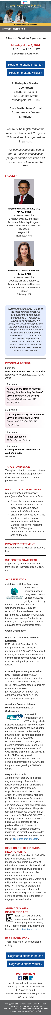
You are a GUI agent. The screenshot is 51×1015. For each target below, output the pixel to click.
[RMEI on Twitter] (25, 978)
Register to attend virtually (25, 72)
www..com (16, 993)
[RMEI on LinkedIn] (31, 978)
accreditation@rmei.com (25, 839)
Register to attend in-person (25, 64)
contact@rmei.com (28, 929)
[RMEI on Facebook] (20, 978)
